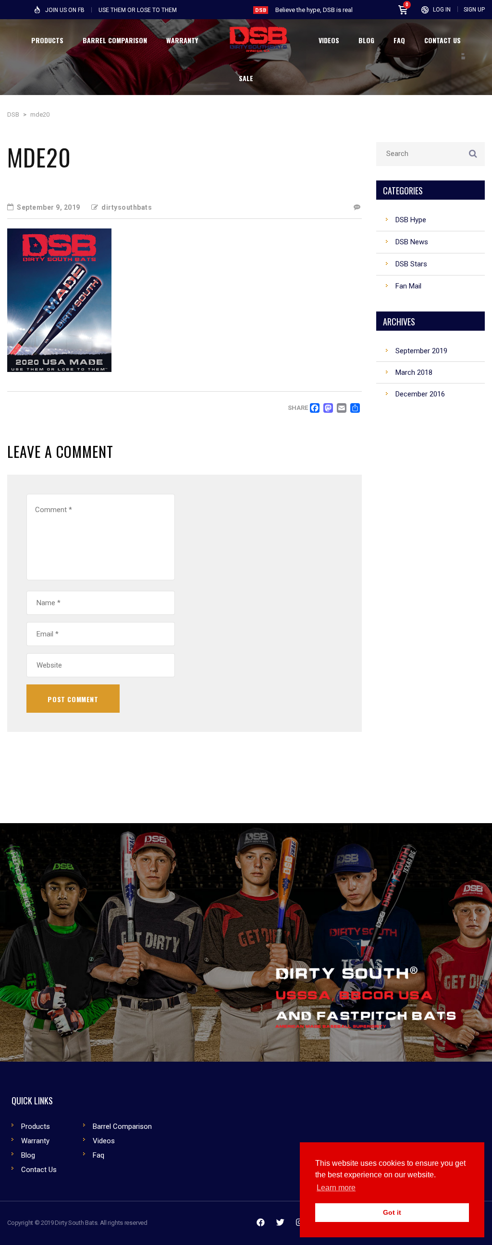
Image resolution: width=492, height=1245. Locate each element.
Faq (98, 1155)
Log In (442, 9)
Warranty (35, 1141)
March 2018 (413, 372)
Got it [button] (392, 1212)
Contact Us (39, 1169)
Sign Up (474, 9)
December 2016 (420, 394)
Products (35, 1126)
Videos (104, 1141)
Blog (28, 1155)
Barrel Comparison (122, 1126)
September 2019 (421, 351)
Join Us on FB (65, 10)
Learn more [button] (336, 1188)
